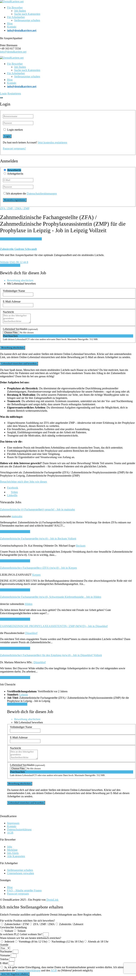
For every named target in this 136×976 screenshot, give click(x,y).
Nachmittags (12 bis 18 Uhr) (67, 941)
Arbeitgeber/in (15, 173)
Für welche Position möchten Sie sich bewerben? (27, 920)
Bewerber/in (14, 170)
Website (4, 262)
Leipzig (23, 694)
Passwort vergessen (18, 893)
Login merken (15, 129)
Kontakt (11, 26)
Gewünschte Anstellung (13, 927)
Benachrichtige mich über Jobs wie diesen (23, 481)
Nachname (6, 951)
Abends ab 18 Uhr (98, 941)
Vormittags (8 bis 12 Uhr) (33, 941)
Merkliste (12, 849)
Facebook (12, 487)
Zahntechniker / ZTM (16, 924)
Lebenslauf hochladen (20, 328)
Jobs (9, 846)
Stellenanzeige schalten (27, 20)
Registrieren (14, 93)
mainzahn (17, 516)
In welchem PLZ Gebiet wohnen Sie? (21, 934)
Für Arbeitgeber (16, 17)
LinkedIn (12, 495)
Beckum (80, 545)
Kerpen (36, 574)
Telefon (4, 959)
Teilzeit (21, 930)
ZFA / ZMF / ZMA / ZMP (14, 208)
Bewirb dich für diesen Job (15, 531)
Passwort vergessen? (14, 148)
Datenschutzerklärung (19, 829)
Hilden (28, 603)
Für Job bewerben (10, 265)
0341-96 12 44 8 (19, 262)
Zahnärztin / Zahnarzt (71, 924)
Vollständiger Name (14, 290)
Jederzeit (9, 941)
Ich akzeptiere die (31, 193)
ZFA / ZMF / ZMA (44, 924)
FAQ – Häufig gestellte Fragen (24, 890)
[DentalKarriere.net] (12, 1)
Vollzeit (8, 930)
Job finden (20, 10)
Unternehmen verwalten (20, 873)
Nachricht (8, 311)
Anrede (4, 944)
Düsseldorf (31, 633)
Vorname (5, 955)
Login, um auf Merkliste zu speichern (21, 238)
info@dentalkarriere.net (13, 51)
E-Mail (4, 963)
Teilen (14, 492)
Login (3, 93)
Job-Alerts (13, 853)
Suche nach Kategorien (27, 13)
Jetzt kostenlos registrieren (52, 142)
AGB (10, 832)
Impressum (13, 823)
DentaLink (52, 899)
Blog (10, 23)
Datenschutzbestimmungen (42, 193)
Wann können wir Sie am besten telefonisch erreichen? (30, 937)
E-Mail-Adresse (12, 301)
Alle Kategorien (16, 856)
